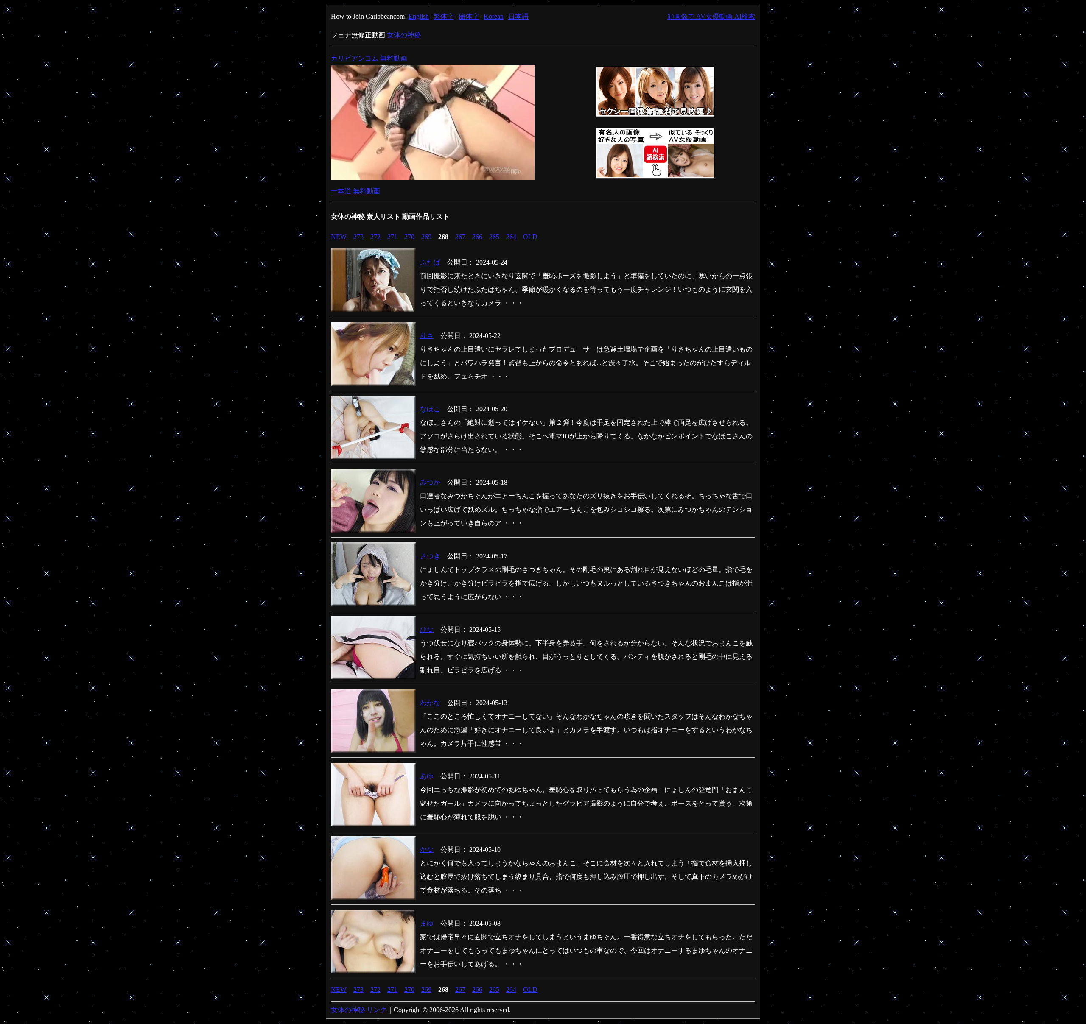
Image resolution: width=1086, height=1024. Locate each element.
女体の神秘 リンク (359, 1009)
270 (409, 236)
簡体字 (469, 16)
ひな (427, 629)
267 (460, 236)
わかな (430, 702)
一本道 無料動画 (355, 191)
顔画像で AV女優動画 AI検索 (711, 16)
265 (494, 236)
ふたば (430, 262)
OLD (530, 236)
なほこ (430, 409)
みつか (430, 482)
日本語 (518, 16)
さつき (430, 556)
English (419, 16)
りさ (427, 335)
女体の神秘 (404, 35)
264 (511, 236)
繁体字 (444, 16)
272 (375, 236)
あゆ (427, 776)
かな (427, 849)
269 (426, 236)
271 (392, 236)
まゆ (427, 923)
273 (358, 236)
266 (477, 236)
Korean (494, 16)
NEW (339, 236)
